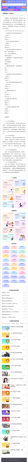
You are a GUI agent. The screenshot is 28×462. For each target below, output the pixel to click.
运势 (12, 1)
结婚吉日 (23, 9)
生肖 (17, 1)
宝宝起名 (11, 9)
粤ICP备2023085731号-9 (14, 460)
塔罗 (14, 1)
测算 (22, 1)
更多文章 (13, 456)
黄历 (20, 1)
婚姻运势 (17, 7)
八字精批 (4, 9)
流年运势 (4, 7)
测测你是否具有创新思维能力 (14, 306)
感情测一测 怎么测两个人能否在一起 (14, 303)
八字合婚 (11, 7)
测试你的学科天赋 (14, 295)
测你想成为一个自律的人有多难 (14, 317)
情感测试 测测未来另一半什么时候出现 (14, 311)
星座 (9, 1)
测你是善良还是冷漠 (14, 314)
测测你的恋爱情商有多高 (14, 300)
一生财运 (17, 9)
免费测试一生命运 (14, 292)
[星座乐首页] (4, 1)
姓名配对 (23, 7)
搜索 (24, 4)
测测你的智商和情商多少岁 (14, 298)
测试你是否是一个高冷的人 (14, 309)
